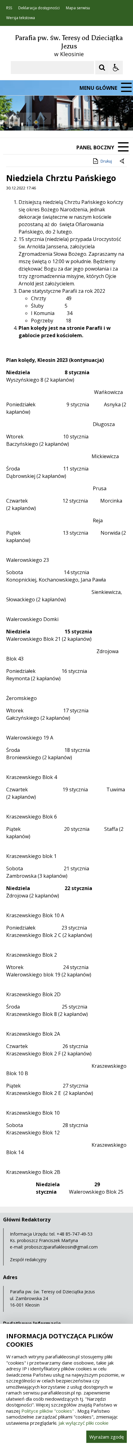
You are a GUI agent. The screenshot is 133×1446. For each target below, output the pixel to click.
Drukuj (106, 161)
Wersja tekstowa (20, 18)
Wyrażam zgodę (106, 1437)
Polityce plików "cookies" (47, 1411)
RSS (9, 8)
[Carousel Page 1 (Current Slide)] (60, 118)
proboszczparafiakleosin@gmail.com (61, 1247)
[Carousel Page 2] (66, 118)
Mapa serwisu (78, 8)
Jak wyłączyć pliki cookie (83, 1423)
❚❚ (12, 118)
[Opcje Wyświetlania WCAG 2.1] (116, 67)
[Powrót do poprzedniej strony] (122, 161)
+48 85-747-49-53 (74, 1234)
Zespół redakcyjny (28, 1259)
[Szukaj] (102, 67)
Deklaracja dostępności (39, 8)
